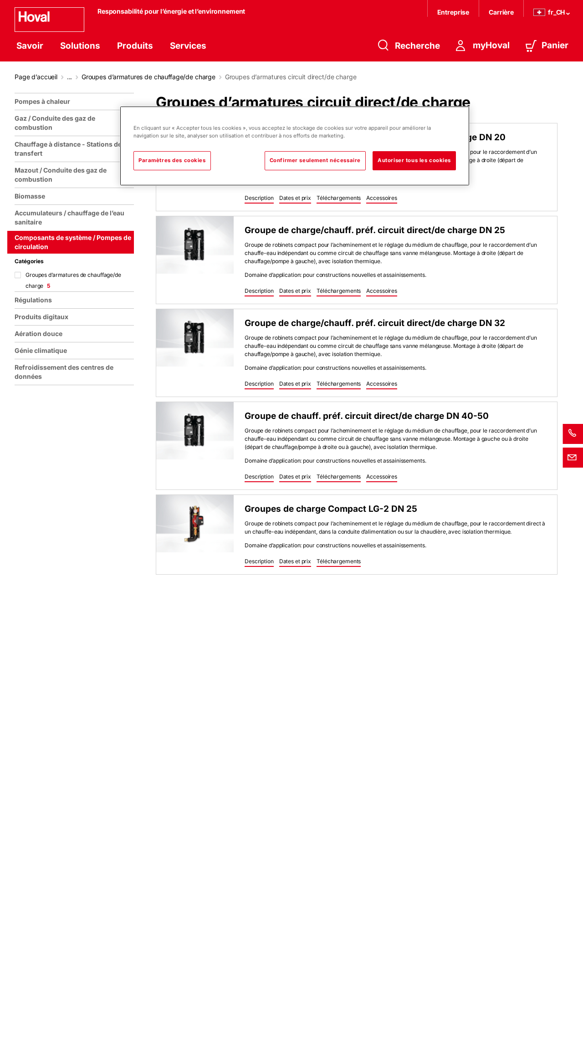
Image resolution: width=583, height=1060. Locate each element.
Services (188, 46)
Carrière (501, 12)
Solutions (80, 46)
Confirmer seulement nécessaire (315, 160)
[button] (259, 199)
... (69, 77)
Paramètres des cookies (172, 160)
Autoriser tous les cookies (414, 160)
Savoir (29, 46)
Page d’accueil (36, 77)
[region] (76, 573)
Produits (135, 46)
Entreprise (453, 12)
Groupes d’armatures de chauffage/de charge (148, 77)
